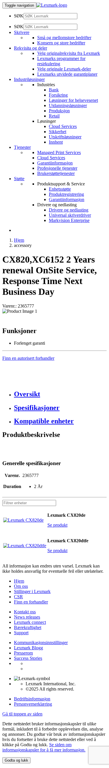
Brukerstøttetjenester (56, 173)
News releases (27, 617)
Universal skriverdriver (70, 215)
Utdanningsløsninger (68, 105)
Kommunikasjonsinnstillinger (41, 642)
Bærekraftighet (27, 627)
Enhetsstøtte (60, 189)
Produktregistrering (66, 194)
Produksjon (59, 110)
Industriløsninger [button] (29, 79)
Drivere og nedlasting (68, 209)
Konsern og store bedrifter (61, 42)
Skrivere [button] (21, 32)
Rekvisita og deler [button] (30, 48)
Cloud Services (63, 126)
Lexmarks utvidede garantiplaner (67, 74)
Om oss (21, 586)
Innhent (56, 142)
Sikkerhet (57, 131)
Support (21, 632)
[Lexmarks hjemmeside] (51, 5)
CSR (18, 596)
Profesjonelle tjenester (57, 168)
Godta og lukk (16, 760)
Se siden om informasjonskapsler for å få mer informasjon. (43, 747)
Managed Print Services (59, 152)
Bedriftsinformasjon (32, 698)
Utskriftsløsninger (65, 136)
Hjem (19, 240)
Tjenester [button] (22, 147)
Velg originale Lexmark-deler (64, 68)
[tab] (60, 394)
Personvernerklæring (33, 704)
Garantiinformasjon (55, 162)
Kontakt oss (25, 611)
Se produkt (57, 525)
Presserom (23, 652)
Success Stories (28, 658)
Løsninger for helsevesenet (73, 100)
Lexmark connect (30, 622)
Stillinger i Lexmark (32, 591)
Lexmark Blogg (28, 647)
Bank (54, 89)
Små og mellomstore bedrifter (64, 37)
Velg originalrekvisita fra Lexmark (68, 53)
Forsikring (58, 95)
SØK (19, 15)
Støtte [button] (19, 178)
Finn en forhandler (31, 601)
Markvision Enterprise (69, 220)
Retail (54, 115)
